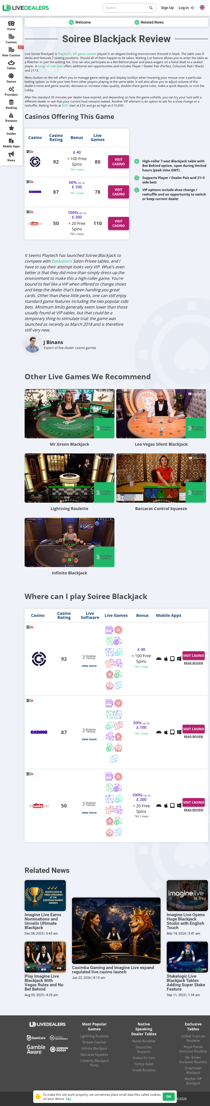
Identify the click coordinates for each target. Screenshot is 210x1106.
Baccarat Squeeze (94, 1054)
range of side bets (50, 66)
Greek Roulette (143, 1070)
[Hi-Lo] (118, 685)
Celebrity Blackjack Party (94, 1062)
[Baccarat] (109, 652)
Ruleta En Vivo (144, 1058)
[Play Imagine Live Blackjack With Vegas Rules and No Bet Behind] (45, 957)
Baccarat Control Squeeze (161, 508)
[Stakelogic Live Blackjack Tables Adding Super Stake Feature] (187, 957)
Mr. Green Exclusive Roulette (193, 1059)
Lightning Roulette (69, 508)
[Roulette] (118, 630)
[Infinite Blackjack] (69, 542)
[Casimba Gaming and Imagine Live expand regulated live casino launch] (116, 931)
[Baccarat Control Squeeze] (161, 478)
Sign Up (167, 8)
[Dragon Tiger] (109, 663)
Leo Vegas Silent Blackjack (161, 444)
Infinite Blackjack (69, 573)
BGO (65, 105)
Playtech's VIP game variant (77, 54)
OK (168, 1096)
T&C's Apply (77, 169)
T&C (68, 1099)
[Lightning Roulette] (69, 478)
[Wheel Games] (109, 674)
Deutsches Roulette (144, 1049)
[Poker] (119, 652)
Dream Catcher (94, 1042)
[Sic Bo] (118, 663)
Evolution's (61, 261)
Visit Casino (118, 161)
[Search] (151, 7)
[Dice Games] (118, 674)
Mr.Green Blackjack (69, 444)
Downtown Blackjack (193, 1070)
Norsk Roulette (143, 1041)
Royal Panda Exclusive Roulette (193, 1049)
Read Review (193, 663)
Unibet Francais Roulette (193, 1038)
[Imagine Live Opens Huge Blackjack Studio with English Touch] (187, 895)
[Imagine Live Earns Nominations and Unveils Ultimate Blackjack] (45, 895)
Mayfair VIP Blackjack (193, 1080)
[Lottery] (110, 685)
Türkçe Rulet (143, 1064)
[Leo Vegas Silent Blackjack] (161, 413)
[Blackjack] (110, 641)
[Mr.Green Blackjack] (69, 413)
